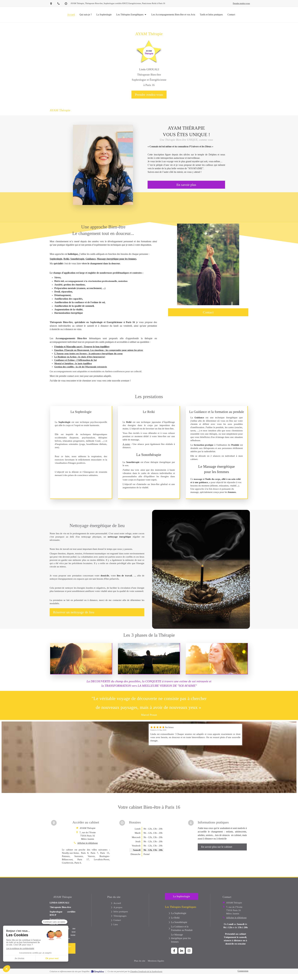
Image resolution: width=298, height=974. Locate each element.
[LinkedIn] (181, 951)
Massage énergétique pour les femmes (116, 258)
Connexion (243, 971)
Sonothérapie (77, 258)
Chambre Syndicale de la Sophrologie (146, 971)
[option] (195, 733)
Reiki (66, 258)
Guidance (91, 258)
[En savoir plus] (103, 165)
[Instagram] (189, 951)
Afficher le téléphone (87, 843)
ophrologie (56, 258)
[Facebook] (174, 951)
